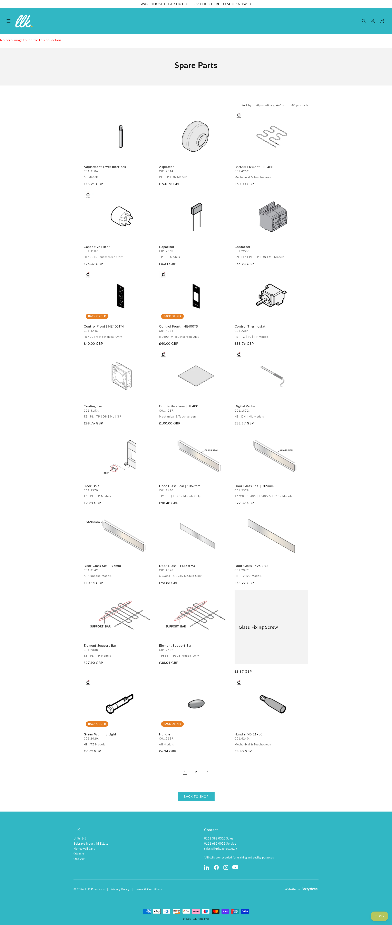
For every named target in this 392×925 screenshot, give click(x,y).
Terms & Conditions (148, 889)
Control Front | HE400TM (104, 331)
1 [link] (185, 772)
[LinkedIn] (207, 867)
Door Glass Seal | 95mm (102, 570)
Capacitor (169, 252)
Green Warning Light (100, 739)
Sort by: (247, 105)
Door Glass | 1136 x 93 (180, 570)
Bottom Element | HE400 (254, 172)
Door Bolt (97, 491)
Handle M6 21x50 (253, 739)
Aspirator (173, 172)
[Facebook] (216, 867)
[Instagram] (226, 867)
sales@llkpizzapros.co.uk (220, 848)
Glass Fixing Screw (258, 627)
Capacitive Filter (103, 252)
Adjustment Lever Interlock (105, 172)
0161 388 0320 (214, 838)
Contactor (260, 252)
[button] (8, 21)
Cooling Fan (102, 411)
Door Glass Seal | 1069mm (180, 491)
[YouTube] (235, 867)
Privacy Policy (119, 889)
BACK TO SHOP (196, 796)
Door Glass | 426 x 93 (251, 570)
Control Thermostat (252, 331)
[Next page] (207, 771)
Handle (166, 739)
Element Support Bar (100, 650)
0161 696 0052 (214, 843)
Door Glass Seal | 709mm (264, 491)
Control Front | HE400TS (179, 331)
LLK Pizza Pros (201, 918)
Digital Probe (249, 411)
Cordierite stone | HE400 (178, 411)
